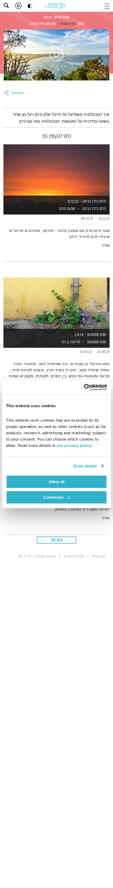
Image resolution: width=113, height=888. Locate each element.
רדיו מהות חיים (56, 6)
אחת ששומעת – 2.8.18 (90, 335)
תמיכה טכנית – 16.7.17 (56, 17)
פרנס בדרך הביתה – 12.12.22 (87, 201)
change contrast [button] (30, 6)
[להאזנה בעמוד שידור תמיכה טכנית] (56, 55)
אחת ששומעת (96, 342)
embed (17, 93)
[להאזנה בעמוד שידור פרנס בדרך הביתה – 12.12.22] (56, 170)
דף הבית (99, 556)
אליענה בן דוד (70, 342)
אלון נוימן (50, 24)
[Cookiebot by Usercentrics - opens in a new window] (84, 387)
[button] (107, 6)
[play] (18, 6)
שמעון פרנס (66, 209)
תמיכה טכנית (68, 24)
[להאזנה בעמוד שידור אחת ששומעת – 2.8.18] (56, 304)
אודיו (106, 245)
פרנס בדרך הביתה (94, 209)
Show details (85, 466)
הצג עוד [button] (56, 540)
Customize (53, 497)
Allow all (56, 481)
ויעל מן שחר (36, 24)
